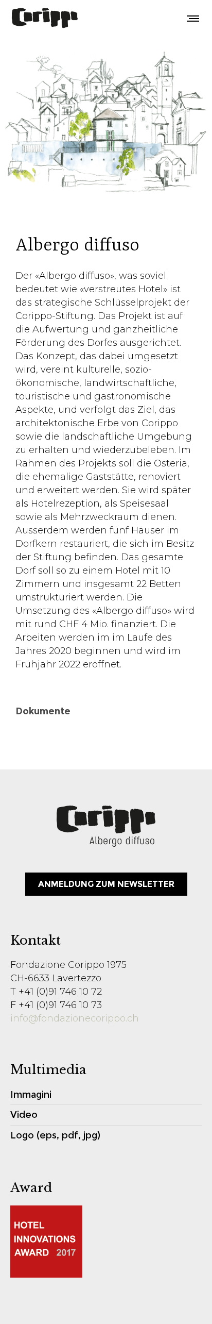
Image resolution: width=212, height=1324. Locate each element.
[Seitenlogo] (44, 18)
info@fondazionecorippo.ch (74, 1018)
